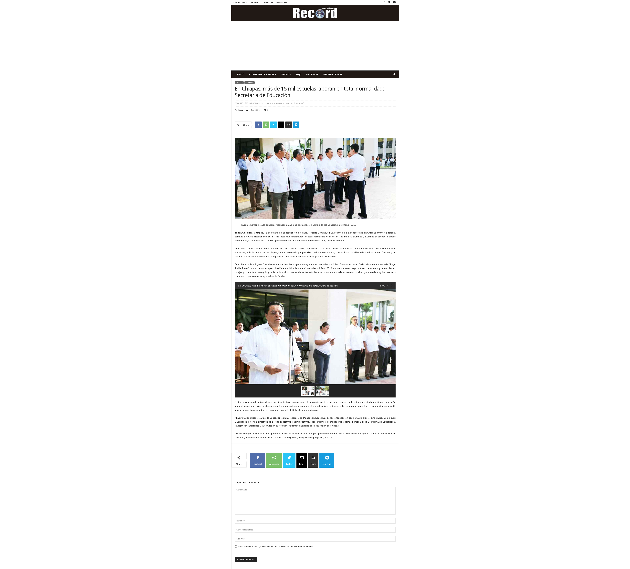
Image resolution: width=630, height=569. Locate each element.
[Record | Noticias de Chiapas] (315, 13)
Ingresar (268, 2)
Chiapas (286, 74)
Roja (298, 74)
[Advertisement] (315, 46)
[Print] (288, 125)
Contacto (281, 2)
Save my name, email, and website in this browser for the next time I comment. (276, 546)
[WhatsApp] (266, 125)
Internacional (332, 74)
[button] (394, 74)
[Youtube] (394, 2)
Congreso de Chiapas (262, 74)
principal (249, 82)
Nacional (312, 74)
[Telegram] (296, 125)
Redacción (243, 110)
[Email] (281, 125)
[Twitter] (389, 2)
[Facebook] (384, 2)
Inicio (240, 74)
